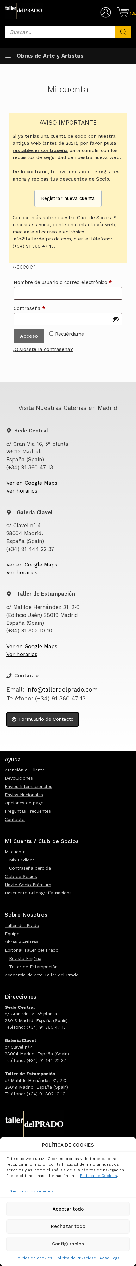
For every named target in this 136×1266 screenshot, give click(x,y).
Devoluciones (19, 778)
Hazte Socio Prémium (28, 884)
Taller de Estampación (33, 966)
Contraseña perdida (30, 868)
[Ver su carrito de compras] (122, 12)
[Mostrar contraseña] (115, 319)
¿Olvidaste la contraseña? (43, 349)
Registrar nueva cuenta (68, 198)
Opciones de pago (24, 802)
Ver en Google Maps (31, 483)
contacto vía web (95, 224)
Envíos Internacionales (28, 786)
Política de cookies (33, 1258)
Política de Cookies (98, 1175)
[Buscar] (123, 32)
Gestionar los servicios (31, 1191)
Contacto (15, 819)
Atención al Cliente (25, 769)
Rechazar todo (68, 1226)
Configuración (68, 1244)
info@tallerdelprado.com (42, 239)
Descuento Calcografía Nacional (39, 892)
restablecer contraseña (40, 150)
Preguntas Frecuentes (28, 811)
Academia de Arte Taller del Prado (42, 974)
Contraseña (42, 308)
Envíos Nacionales (24, 794)
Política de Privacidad (75, 1258)
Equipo (12, 933)
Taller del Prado (22, 925)
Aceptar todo (68, 1209)
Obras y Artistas (21, 941)
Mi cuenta (15, 851)
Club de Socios (94, 218)
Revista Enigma (25, 958)
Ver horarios (21, 491)
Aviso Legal (110, 1258)
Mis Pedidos (22, 859)
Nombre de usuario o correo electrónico (68, 282)
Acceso (29, 336)
